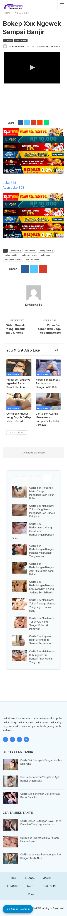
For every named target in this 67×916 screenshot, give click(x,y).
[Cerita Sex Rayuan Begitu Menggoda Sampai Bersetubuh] (19, 640)
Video (9, 41)
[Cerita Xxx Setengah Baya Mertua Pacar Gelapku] (10, 798)
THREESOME (49, 886)
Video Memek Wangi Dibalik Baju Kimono (15, 329)
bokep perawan (29, 255)
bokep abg (16, 251)
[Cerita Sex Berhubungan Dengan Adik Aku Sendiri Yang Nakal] (19, 568)
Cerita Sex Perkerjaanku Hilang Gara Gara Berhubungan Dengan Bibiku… (33, 531)
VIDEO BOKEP (20, 41)
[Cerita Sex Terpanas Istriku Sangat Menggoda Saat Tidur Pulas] (19, 492)
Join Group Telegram (18, 908)
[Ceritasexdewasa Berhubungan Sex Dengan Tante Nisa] (10, 858)
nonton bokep (32, 259)
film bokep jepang (13, 259)
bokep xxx (45, 255)
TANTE (30, 886)
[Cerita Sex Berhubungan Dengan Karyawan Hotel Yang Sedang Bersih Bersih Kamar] (19, 586)
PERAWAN (29, 878)
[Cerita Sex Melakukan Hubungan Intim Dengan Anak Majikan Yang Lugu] (19, 655)
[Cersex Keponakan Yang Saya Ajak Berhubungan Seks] (10, 781)
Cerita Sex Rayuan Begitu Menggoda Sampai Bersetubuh (40, 640)
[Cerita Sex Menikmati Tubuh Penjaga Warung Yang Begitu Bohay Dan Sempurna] (19, 604)
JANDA (47, 878)
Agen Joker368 (13, 187)
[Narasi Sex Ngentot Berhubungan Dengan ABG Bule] (48, 367)
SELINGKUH (12, 886)
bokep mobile (11, 255)
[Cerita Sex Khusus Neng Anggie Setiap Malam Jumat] (18, 401)
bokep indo (30, 251)
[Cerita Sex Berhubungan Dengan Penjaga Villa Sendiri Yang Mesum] (19, 549)
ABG (13, 878)
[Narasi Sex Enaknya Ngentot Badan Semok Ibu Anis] (18, 367)
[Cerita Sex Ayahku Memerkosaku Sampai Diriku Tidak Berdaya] (48, 401)
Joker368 (9, 183)
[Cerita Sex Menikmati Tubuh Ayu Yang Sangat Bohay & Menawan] (19, 622)
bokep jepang (46, 251)
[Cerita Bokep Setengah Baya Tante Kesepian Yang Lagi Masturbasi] (10, 825)
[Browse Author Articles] (33, 292)
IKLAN (31, 894)
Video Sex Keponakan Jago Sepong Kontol (49, 329)
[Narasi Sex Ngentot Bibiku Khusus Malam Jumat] (10, 841)
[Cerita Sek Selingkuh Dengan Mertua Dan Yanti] (10, 764)
